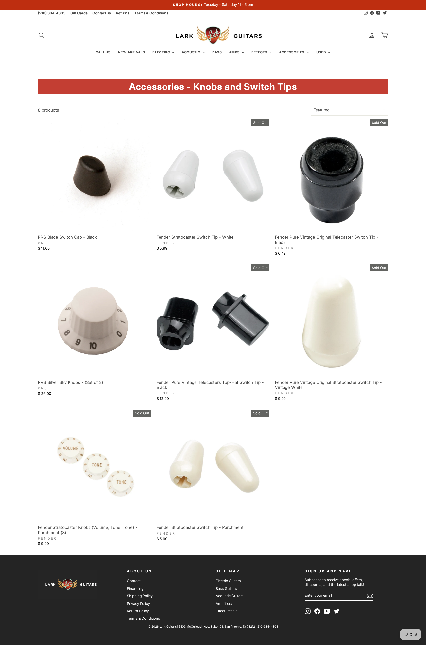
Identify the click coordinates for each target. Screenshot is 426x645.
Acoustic (191, 52)
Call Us (103, 52)
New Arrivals (131, 52)
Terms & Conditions (151, 13)
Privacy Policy (138, 603)
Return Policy (138, 611)
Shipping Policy (140, 596)
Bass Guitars (226, 588)
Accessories (292, 52)
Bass (217, 52)
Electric (161, 52)
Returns (122, 13)
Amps (234, 52)
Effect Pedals (226, 611)
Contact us (101, 13)
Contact (134, 581)
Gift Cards (79, 13)
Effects (259, 52)
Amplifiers (224, 603)
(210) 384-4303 (51, 13)
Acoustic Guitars (230, 596)
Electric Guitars (228, 581)
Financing (135, 588)
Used (321, 52)
